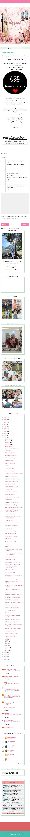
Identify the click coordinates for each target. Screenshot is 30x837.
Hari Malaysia (8, 499)
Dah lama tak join (9, 520)
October (7, 442)
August (7, 638)
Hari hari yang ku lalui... (10, 669)
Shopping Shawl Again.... (11, 455)
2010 (5, 659)
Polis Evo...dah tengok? (10, 458)
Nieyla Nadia (17, 834)
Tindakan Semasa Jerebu (11, 557)
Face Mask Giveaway (10, 514)
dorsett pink (10, 161)
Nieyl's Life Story (6, 786)
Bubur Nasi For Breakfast (11, 502)
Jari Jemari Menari (9, 720)
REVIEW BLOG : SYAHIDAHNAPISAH (14, 602)
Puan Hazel (11, 754)
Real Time (13, 813)
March (7, 647)
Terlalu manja (8, 528)
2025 (5, 419)
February (7, 649)
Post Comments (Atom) (13, 228)
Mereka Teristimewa (10, 559)
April (6, 645)
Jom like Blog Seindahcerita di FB (13, 562)
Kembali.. (7, 466)
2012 (5, 656)
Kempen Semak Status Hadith (12, 497)
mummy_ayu (11, 741)
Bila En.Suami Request (10, 631)
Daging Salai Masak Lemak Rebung (14, 473)
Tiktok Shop (21, 805)
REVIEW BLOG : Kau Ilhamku (12, 607)
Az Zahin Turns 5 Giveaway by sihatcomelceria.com (12, 510)
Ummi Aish (11, 746)
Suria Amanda (12, 737)
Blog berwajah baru (10, 613)
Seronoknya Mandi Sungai (11, 486)
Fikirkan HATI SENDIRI (10, 636)
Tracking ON (17, 813)
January (7, 650)
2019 (5, 430)
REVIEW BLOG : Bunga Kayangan (13, 628)
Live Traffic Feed (13, 782)
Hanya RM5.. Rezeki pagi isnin (12, 589)
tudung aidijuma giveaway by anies (13, 507)
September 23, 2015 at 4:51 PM (18, 171)
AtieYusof (9, 184)
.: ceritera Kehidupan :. (10, 702)
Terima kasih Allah (9, 468)
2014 (5, 652)
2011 (5, 658)
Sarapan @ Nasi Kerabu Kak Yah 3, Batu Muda (12, 671)
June (6, 641)
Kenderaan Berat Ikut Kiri (11, 536)
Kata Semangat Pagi (10, 572)
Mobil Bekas (11, 833)
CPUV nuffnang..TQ (9, 592)
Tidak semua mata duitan (11, 523)
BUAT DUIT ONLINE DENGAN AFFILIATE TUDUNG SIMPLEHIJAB (12, 566)
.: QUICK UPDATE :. (8, 703)
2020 (5, 428)
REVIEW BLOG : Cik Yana (11, 633)
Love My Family (17, 56)
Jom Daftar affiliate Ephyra (11, 476)
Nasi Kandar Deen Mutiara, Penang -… (12, 788)
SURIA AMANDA (8, 688)
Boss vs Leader (9, 489)
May (6, 643)
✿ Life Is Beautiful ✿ (9, 707)
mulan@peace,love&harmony (12, 695)
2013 (5, 654)
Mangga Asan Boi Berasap (11, 481)
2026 (5, 417)
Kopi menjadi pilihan (10, 463)
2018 (5, 431)
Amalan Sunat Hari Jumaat (11, 600)
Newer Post (5, 224)
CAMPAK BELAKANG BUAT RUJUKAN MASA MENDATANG (12, 696)
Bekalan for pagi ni (8, 709)
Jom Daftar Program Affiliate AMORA (12, 582)
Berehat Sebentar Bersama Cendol (13, 594)
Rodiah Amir (7, 713)
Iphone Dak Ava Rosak (9, 677)
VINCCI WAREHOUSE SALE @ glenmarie (12, 449)
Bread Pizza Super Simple (11, 525)
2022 (5, 424)
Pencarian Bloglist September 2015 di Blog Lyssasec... (13, 625)
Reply (8, 166)
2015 (5, 437)
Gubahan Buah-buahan (10, 622)
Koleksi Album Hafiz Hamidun (12, 570)
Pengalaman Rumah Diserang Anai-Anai (12, 715)
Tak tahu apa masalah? (11, 605)
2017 (5, 433)
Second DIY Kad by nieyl (11, 579)
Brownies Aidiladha (9, 452)
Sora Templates (18, 833)
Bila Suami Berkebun (10, 494)
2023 (5, 422)
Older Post (25, 224)
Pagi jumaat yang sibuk (11, 533)
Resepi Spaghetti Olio (10, 541)
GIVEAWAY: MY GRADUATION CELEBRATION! (12, 517)
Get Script (8, 813)
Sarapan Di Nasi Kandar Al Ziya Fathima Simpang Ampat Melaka (11, 690)
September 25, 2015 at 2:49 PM (20, 184)
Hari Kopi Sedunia (9, 460)
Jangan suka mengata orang (12, 479)
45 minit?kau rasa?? (10, 484)
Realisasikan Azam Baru (11, 492)
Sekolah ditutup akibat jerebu (12, 505)
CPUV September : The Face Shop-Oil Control (13, 575)
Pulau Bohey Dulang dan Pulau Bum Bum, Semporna (14, 553)
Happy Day (7, 546)
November (8, 441)
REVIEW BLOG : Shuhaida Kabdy (13, 597)
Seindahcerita (25, 56)
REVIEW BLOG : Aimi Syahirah (12, 619)
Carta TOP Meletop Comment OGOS (12, 616)
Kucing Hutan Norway (10, 531)
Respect (7, 544)
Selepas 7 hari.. (8, 446)
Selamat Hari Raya (9, 471)
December (8, 439)
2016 (5, 435)
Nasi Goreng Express (10, 610)
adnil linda (11, 750)
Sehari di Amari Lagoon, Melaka (11, 683)
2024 (5, 421)
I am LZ (9, 171)
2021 (5, 426)
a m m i (6, 682)
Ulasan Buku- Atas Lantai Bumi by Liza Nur (12, 722)
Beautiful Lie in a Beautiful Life (12, 676)
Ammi (9, 759)
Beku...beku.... (8, 538)
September (8, 444)
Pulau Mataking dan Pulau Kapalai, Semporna (13, 549)
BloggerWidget (19, 763)
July (6, 640)
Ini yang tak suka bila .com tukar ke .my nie (13, 586)
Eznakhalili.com (8, 727)
